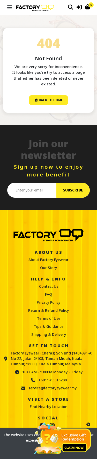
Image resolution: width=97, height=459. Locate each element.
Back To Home (50, 100)
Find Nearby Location (49, 406)
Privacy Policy (48, 302)
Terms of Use (48, 318)
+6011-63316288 (52, 379)
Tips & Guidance (48, 326)
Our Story (48, 267)
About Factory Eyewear (48, 259)
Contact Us (48, 286)
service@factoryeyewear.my (52, 388)
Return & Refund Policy (48, 310)
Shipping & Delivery (48, 334)
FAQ (48, 294)
